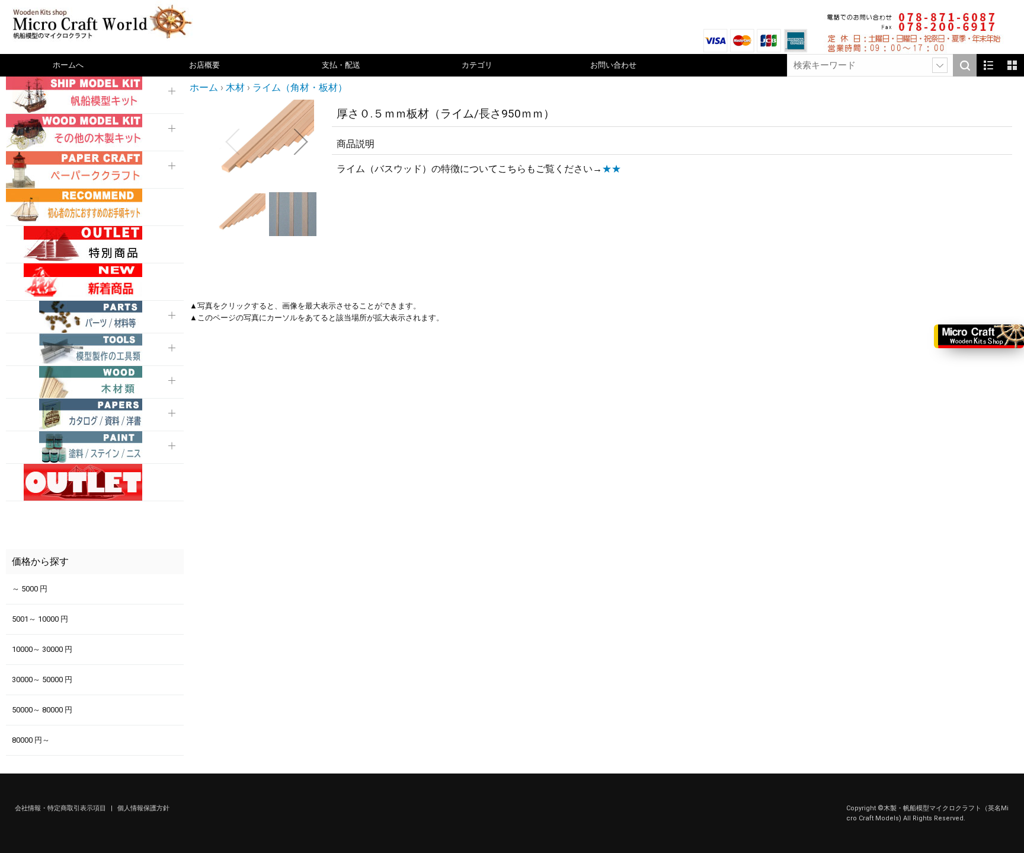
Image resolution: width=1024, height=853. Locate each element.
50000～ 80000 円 (42, 709)
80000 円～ (31, 740)
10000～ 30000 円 (42, 649)
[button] (232, 142)
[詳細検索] (940, 65)
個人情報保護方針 (143, 808)
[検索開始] (965, 65)
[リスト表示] (988, 65)
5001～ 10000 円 (40, 619)
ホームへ (68, 65)
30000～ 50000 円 (42, 679)
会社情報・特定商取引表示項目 (61, 808)
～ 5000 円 (29, 588)
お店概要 (204, 65)
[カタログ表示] (1012, 65)
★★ (611, 168)
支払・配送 (341, 65)
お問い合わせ (613, 65)
